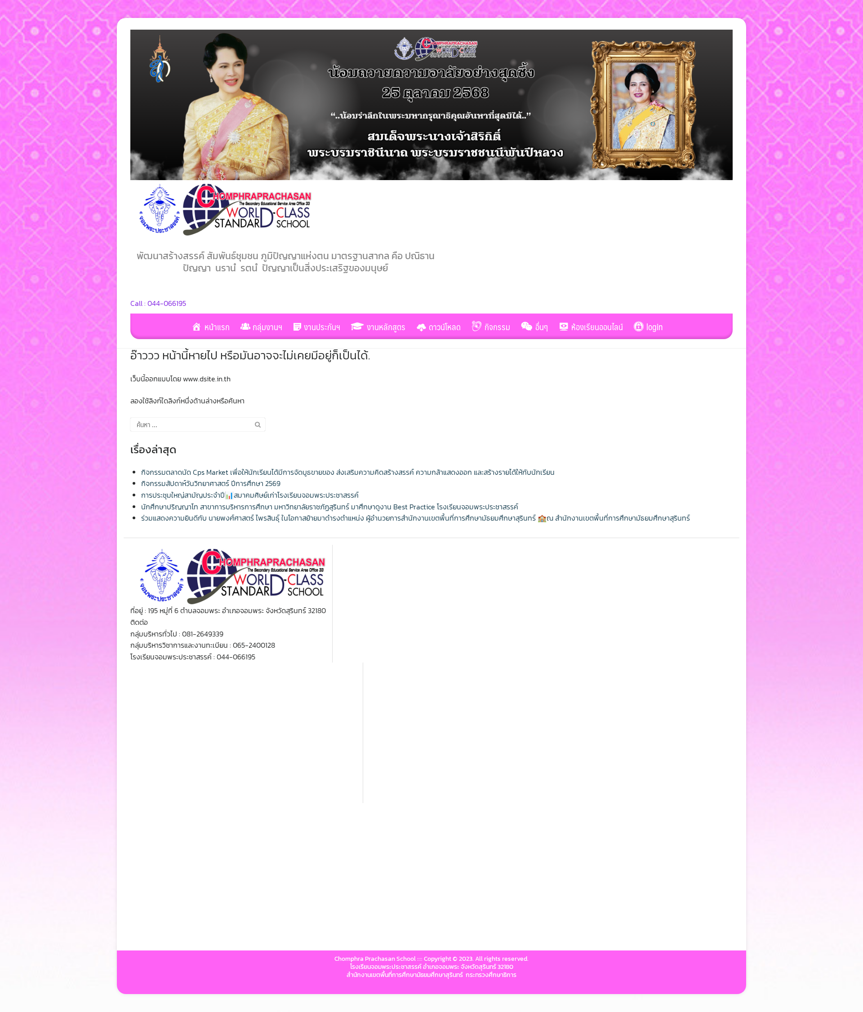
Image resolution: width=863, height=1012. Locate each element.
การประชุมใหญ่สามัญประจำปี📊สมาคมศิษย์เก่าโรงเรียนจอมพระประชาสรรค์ (250, 495)
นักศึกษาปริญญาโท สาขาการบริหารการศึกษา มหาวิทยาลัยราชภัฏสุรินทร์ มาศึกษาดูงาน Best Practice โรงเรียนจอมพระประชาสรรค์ (329, 506)
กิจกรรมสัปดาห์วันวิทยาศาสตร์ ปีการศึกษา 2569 (210, 483)
